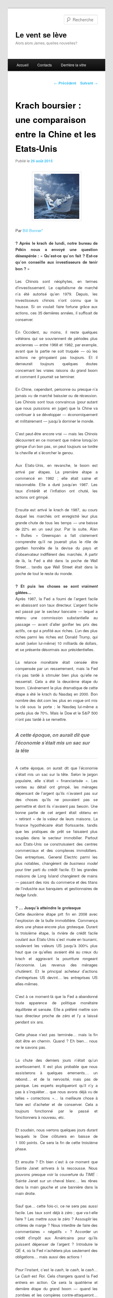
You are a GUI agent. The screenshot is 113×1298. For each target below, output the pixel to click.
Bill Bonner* (33, 230)
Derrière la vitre (73, 64)
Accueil (23, 64)
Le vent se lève (41, 34)
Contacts (44, 64)
